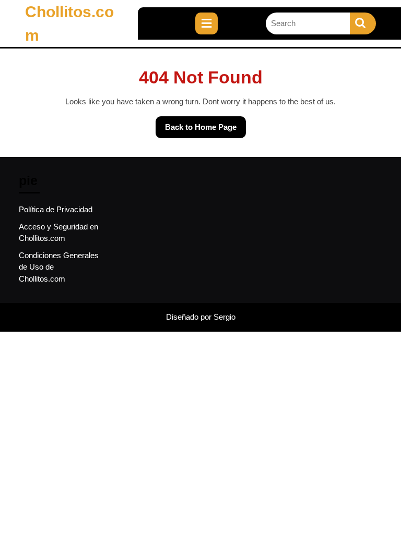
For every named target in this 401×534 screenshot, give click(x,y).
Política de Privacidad (55, 209)
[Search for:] (308, 24)
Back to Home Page (196, 123)
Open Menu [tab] (226, 18)
